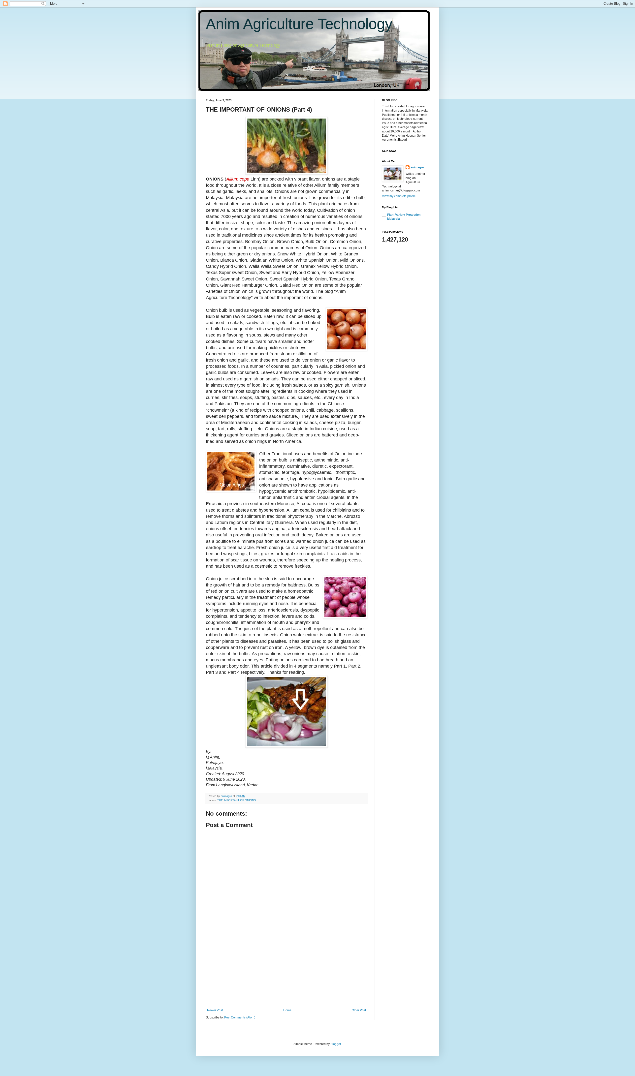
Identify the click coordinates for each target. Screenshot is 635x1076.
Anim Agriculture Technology (299, 24)
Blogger (335, 1044)
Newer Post (215, 1010)
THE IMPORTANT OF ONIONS (236, 800)
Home (287, 1010)
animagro (417, 167)
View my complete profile (399, 196)
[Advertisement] (286, 971)
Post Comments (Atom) (239, 1017)
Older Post (359, 1010)
